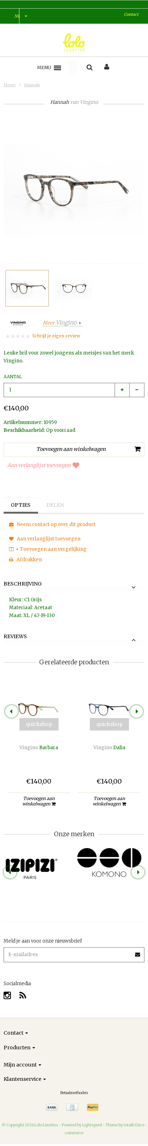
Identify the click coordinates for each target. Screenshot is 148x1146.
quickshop (39, 724)
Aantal (13, 376)
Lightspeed (92, 1125)
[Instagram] (7, 995)
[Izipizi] (38, 863)
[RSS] (22, 995)
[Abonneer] (137, 952)
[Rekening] (106, 68)
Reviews (15, 637)
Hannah (32, 84)
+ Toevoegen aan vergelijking (51, 549)
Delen (55, 505)
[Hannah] (27, 288)
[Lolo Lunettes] (74, 42)
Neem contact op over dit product (56, 524)
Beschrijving (23, 584)
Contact (131, 14)
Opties (21, 505)
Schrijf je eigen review (56, 335)
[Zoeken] (89, 68)
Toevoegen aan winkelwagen (38, 801)
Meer (60, 323)
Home (10, 84)
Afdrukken (28, 560)
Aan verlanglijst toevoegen (38, 465)
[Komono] (109, 863)
